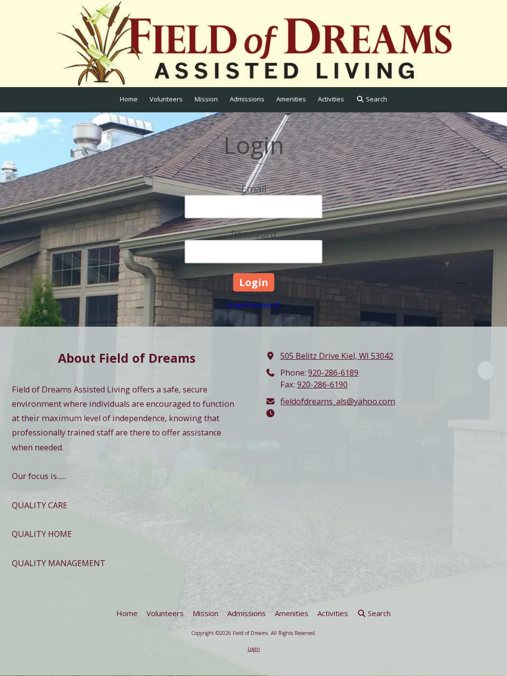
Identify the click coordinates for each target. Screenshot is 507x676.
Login (254, 648)
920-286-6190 (322, 384)
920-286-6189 (333, 372)
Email (253, 188)
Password (253, 234)
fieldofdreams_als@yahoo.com (337, 401)
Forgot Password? (253, 304)
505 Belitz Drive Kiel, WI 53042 (336, 355)
